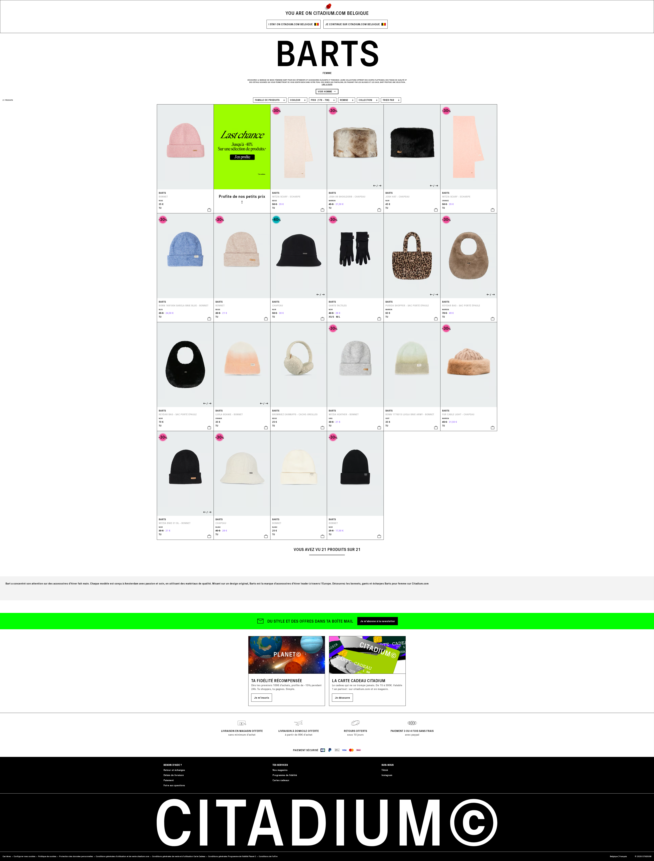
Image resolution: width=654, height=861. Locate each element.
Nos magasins (279, 769)
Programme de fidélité (284, 775)
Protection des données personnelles (76, 856)
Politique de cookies (47, 856)
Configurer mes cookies (24, 856)
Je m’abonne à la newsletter (377, 621)
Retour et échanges (174, 769)
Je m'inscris (261, 697)
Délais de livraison (174, 775)
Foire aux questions (174, 785)
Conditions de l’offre (268, 856)
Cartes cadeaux (280, 780)
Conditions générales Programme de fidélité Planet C (232, 856)
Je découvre (342, 697)
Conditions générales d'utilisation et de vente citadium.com (122, 856)
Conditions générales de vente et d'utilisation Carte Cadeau (178, 856)
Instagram (387, 775)
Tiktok (385, 769)
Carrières (7, 856)
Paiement (169, 780)
